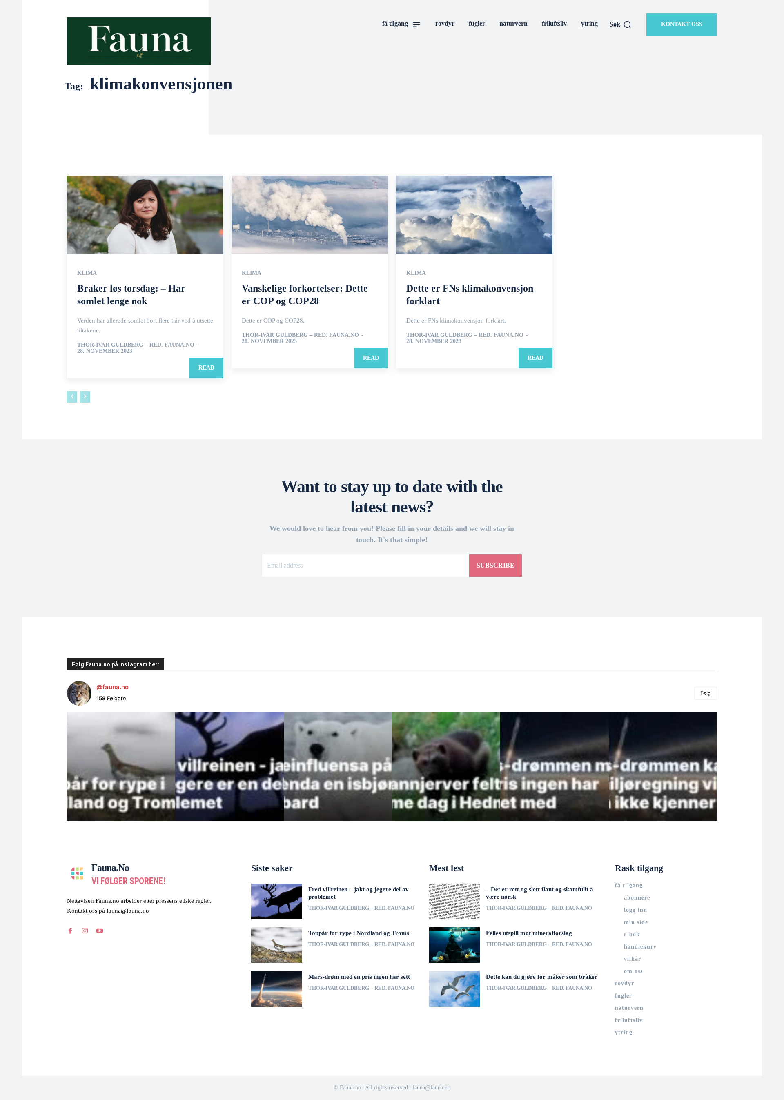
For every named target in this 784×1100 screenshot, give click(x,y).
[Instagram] (85, 931)
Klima (87, 273)
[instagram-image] (121, 766)
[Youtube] (99, 931)
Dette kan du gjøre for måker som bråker (541, 976)
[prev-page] (72, 397)
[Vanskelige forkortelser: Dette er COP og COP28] (310, 215)
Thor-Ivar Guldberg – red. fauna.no (135, 345)
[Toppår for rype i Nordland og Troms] (276, 945)
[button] (621, 24)
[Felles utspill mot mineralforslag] (454, 945)
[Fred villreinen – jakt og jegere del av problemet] (276, 901)
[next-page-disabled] (85, 397)
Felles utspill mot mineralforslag (529, 933)
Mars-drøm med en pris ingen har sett (359, 976)
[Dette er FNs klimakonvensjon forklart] (474, 215)
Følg (705, 693)
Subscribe (495, 565)
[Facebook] (70, 931)
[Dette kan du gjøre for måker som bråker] (454, 988)
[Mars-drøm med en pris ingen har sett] (276, 988)
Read (206, 368)
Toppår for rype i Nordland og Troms (358, 933)
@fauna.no (112, 687)
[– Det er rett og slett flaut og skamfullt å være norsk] (454, 901)
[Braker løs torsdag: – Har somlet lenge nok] (145, 215)
